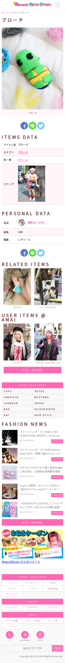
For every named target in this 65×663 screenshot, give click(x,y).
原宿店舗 (53, 588)
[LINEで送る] (32, 125)
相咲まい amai (35, 222)
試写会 (53, 582)
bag (7, 409)
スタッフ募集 (32, 620)
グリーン (23, 160)
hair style (43, 415)
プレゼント (12, 594)
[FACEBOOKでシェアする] (24, 125)
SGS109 (12, 607)
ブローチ (23, 152)
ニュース (12, 582)
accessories (45, 409)
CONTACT (53, 607)
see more (32, 370)
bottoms (41, 397)
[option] (32, 72)
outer (39, 391)
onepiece (11, 397)
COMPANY (32, 607)
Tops (8, 391)
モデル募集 (12, 620)
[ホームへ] (32, 4)
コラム (12, 626)
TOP (57, 648)
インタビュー (32, 582)
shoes (39, 403)
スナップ (12, 588)
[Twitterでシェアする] (41, 125)
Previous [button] (6, 289)
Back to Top (32, 648)
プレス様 (53, 620)
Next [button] (58, 289)
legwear (11, 403)
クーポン (32, 588)
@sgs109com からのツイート (21, 561)
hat (7, 415)
